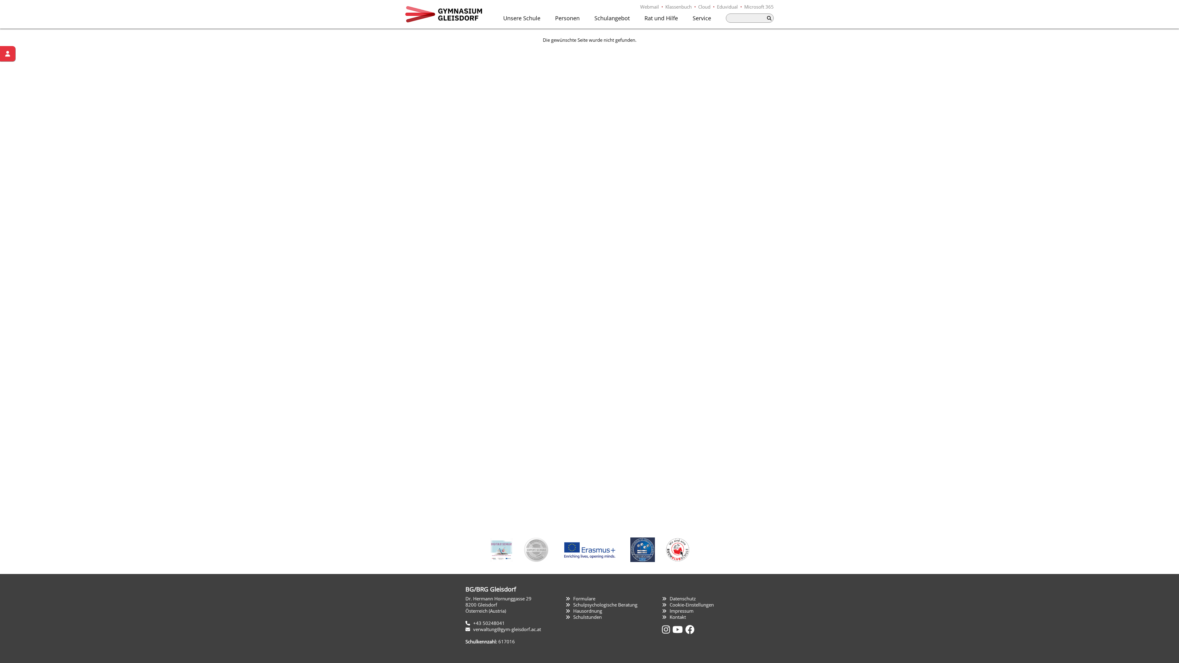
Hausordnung (587, 611)
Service (702, 18)
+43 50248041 (489, 623)
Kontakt (678, 617)
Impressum (682, 611)
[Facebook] (690, 629)
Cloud (704, 7)
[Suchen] (769, 18)
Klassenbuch (678, 7)
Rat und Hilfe (661, 18)
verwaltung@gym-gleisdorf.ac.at (507, 629)
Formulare (584, 598)
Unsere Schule (521, 18)
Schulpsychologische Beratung (605, 605)
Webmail (649, 7)
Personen (567, 18)
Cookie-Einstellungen (692, 605)
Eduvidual (727, 7)
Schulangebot (612, 18)
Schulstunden (587, 617)
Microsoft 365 (759, 7)
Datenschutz (683, 598)
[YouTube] (678, 629)
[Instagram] (667, 629)
